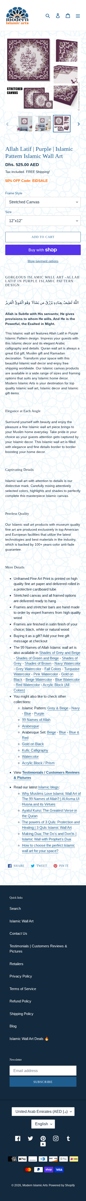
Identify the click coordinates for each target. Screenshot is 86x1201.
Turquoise (72, 669)
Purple (39, 713)
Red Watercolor (28, 685)
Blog (13, 1026)
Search (15, 908)
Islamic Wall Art (21, 921)
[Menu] (78, 15)
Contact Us (18, 933)
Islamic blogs (48, 787)
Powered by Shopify (62, 1185)
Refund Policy (20, 1001)
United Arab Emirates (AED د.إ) (42, 1112)
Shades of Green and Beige (37, 658)
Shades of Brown (38, 663)
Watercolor (22, 674)
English (41, 1124)
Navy (75, 708)
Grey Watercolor (28, 669)
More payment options (43, 261)
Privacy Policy (21, 976)
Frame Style (13, 193)
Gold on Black (33, 744)
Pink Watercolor (45, 674)
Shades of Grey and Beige (59, 653)
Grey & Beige (57, 708)
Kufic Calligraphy (35, 750)
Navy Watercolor (67, 663)
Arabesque (30, 726)
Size (8, 212)
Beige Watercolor (39, 679)
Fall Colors (52, 669)
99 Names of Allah (36, 720)
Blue (27, 713)
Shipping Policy (21, 1014)
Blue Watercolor (67, 679)
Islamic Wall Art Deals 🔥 (29, 1039)
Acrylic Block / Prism (38, 763)
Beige (51, 732)
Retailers (16, 964)
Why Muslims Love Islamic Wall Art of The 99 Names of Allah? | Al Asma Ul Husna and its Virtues (51, 798)
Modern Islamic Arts (35, 1185)
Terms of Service (23, 989)
